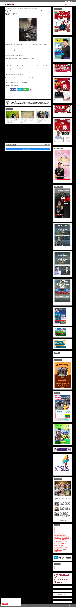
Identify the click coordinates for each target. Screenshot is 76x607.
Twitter (20, 89)
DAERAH (26, 4)
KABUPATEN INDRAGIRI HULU (60, 529)
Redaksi (5, 1)
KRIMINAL (56, 539)
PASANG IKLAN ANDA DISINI (68, 355)
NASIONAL (20, 4)
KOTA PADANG (65, 535)
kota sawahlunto (58, 551)
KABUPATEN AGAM (12, 8)
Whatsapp (26, 89)
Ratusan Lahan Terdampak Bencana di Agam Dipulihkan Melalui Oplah (27, 120)
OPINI (61, 545)
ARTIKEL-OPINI (32, 4)
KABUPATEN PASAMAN (59, 531)
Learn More (9, 601)
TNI (60, 549)
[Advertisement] (28, 134)
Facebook (14, 89)
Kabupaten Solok (63, 539)
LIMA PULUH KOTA (63, 543)
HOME (16, 4)
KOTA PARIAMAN (58, 537)
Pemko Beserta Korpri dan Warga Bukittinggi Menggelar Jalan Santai (65, 508)
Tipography (46, 4)
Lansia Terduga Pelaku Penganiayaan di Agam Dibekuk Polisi (41, 120)
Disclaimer (20, 1)
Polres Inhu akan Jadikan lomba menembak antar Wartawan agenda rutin (65, 503)
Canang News (15, 101)
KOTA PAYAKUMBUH (65, 537)
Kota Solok (57, 543)
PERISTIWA (57, 549)
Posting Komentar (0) (27, 149)
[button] (70, 4)
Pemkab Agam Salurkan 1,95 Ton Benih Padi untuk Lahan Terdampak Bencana (12, 120)
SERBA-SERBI (39, 4)
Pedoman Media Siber (12, 1)
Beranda (7, 8)
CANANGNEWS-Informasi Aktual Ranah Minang (62, 578)
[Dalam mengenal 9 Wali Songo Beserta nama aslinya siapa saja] (63, 488)
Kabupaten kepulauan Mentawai (61, 541)
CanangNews (57, 527)
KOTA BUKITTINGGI (58, 535)
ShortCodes (52, 4)
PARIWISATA (65, 547)
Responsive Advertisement (60, 594)
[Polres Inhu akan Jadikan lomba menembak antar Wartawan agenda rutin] (57, 504)
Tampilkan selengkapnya (44, 109)
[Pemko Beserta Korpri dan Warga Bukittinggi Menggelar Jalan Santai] (57, 509)
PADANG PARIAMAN (58, 547)
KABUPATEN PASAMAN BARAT (60, 533)
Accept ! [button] (5, 603)
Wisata (64, 549)
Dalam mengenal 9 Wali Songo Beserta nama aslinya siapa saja (62, 497)
